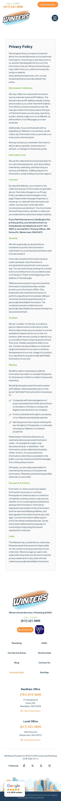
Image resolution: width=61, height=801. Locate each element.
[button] (55, 18)
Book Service (25, 629)
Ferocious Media (36, 797)
